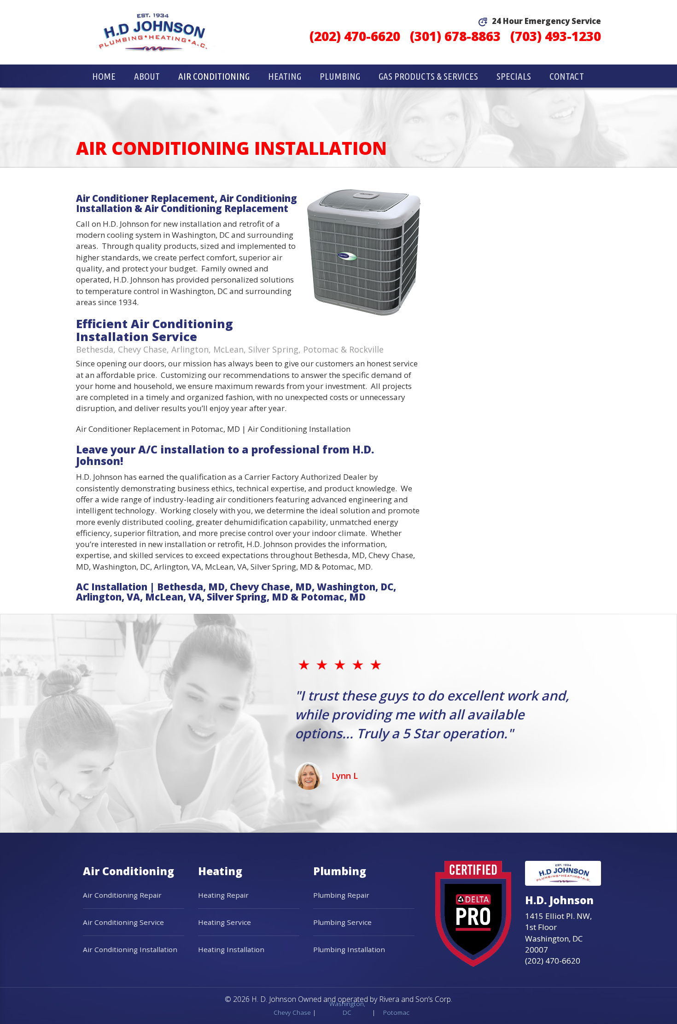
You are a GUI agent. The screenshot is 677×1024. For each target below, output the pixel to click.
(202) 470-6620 (354, 36)
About (147, 76)
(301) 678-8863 (455, 36)
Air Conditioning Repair (122, 895)
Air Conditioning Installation (130, 949)
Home (104, 76)
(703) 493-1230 (555, 36)
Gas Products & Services (428, 76)
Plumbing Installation (349, 949)
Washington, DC (347, 1008)
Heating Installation (231, 949)
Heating (284, 76)
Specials (513, 76)
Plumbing (340, 76)
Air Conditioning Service (123, 922)
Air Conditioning (214, 76)
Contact (566, 76)
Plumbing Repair (341, 895)
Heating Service (224, 922)
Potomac (396, 1012)
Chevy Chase (292, 1012)
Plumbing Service (342, 922)
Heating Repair (223, 895)
